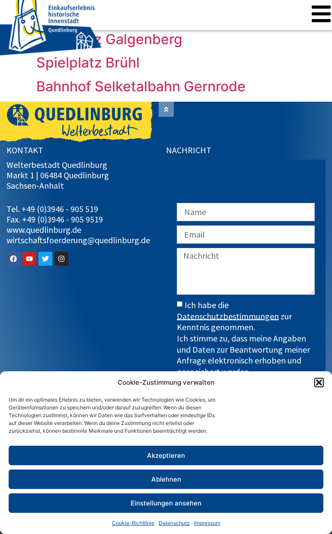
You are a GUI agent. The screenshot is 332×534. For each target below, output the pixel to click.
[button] (319, 382)
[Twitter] (45, 259)
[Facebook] (13, 259)
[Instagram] (61, 259)
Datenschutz (174, 523)
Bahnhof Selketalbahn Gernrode (141, 86)
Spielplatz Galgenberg (109, 39)
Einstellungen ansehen (166, 503)
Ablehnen (166, 479)
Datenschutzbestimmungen (228, 315)
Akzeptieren (166, 455)
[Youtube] (29, 259)
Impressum (207, 523)
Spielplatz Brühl (88, 62)
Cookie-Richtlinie (133, 523)
